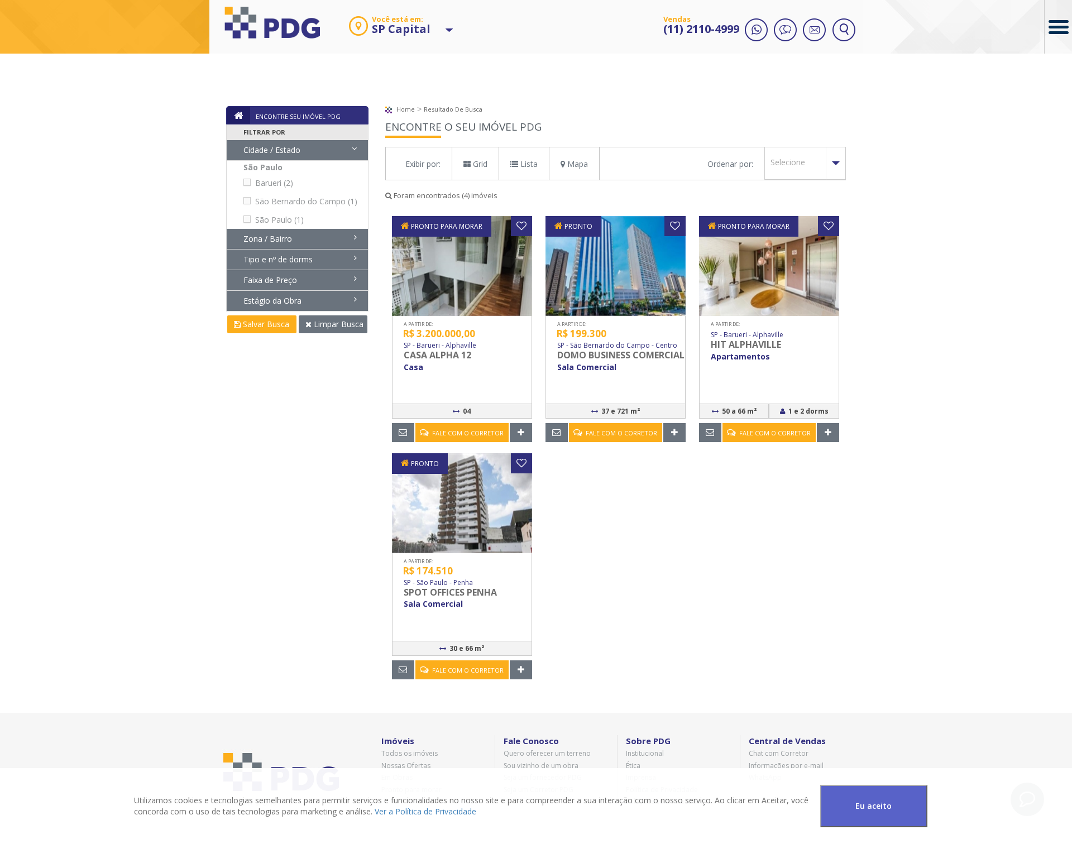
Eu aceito (873, 805)
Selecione (787, 162)
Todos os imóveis (409, 753)
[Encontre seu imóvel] (843, 30)
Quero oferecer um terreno (547, 753)
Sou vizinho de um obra (541, 765)
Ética (633, 765)
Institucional (645, 753)
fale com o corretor (466, 433)
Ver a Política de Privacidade (425, 811)
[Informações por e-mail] (814, 30)
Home (405, 109)
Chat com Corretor (778, 753)
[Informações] (403, 432)
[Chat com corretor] (785, 30)
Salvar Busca (265, 324)
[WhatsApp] (756, 30)
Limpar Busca (337, 324)
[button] (389, 30)
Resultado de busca (453, 109)
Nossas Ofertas (405, 765)
